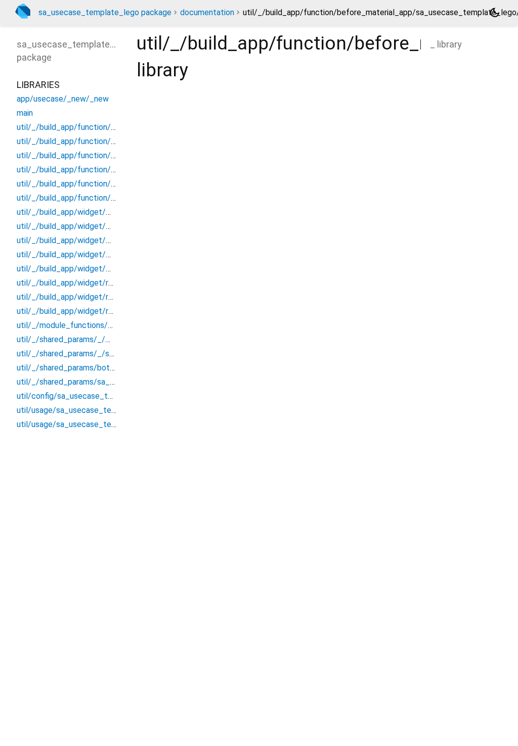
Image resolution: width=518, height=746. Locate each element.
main (25, 113)
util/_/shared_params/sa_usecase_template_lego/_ (111, 382)
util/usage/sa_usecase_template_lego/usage (99, 410)
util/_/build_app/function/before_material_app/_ (105, 127)
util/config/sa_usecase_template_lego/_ (91, 396)
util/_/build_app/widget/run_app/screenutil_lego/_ (109, 311)
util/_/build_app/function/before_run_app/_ (96, 169)
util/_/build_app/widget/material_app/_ (88, 212)
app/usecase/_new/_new (63, 99)
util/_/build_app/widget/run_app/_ (79, 283)
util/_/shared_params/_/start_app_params (94, 353)
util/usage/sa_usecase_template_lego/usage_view (109, 424)
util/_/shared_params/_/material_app (84, 339)
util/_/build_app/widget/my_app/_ (79, 254)
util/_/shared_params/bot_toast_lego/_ (89, 367)
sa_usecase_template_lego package (104, 12)
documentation (207, 12)
